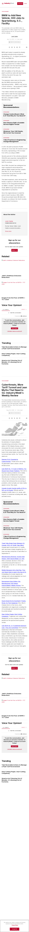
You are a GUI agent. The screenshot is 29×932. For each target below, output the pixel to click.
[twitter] (14, 47)
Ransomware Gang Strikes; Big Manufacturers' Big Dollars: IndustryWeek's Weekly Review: (11, 583)
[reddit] (17, 47)
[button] (3, 4)
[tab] (6, 309)
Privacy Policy (15, 925)
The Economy (5, 11)
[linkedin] (12, 47)
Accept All (14, 929)
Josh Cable (14, 36)
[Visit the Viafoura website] (24, 316)
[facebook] (9, 47)
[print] (26, 47)
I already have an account (14, 331)
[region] (14, 313)
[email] (19, 47)
